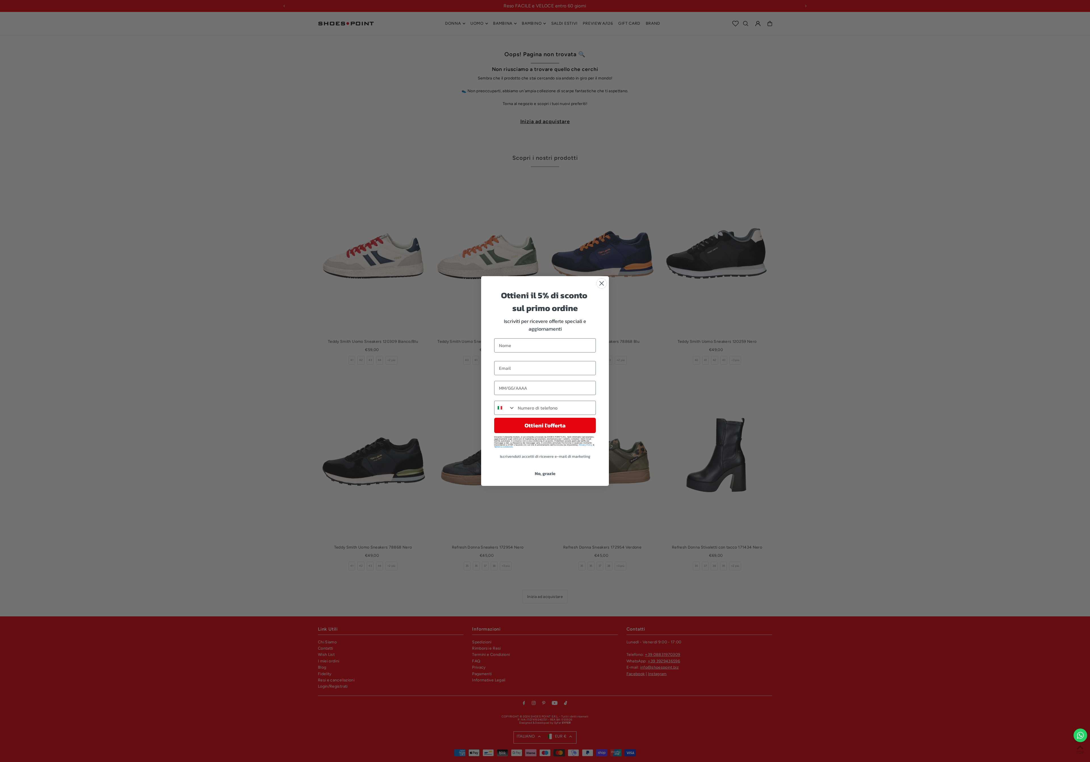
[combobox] (504, 408)
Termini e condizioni (503, 447)
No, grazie (545, 473)
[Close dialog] (602, 283)
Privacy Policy (585, 445)
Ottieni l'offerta (545, 425)
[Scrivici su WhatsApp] (1080, 735)
